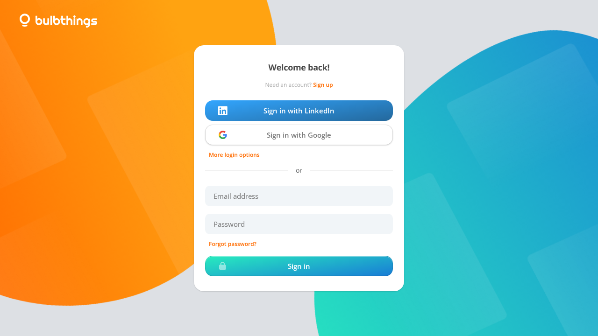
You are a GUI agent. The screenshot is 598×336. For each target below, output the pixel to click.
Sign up (323, 85)
